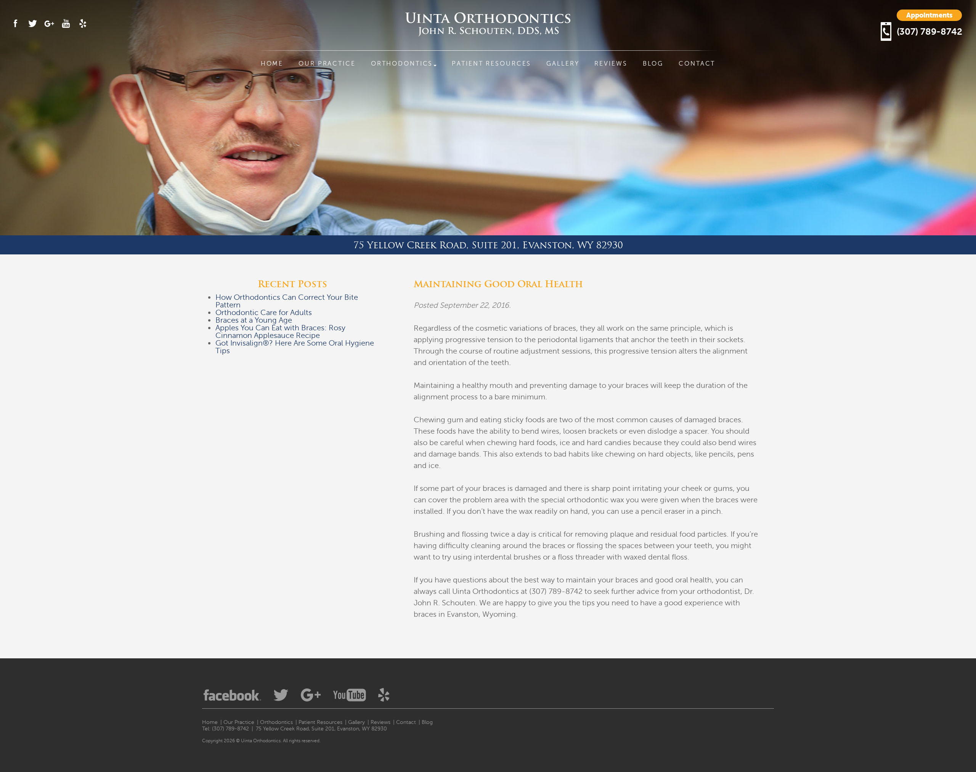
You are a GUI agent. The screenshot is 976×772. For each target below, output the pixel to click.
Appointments (929, 15)
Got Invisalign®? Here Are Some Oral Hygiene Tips (294, 347)
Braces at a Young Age (253, 320)
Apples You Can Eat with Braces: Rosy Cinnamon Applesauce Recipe (280, 331)
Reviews (610, 63)
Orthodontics (402, 63)
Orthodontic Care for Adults (263, 312)
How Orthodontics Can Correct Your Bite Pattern (286, 301)
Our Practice (327, 63)
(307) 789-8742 (929, 31)
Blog (653, 63)
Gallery (562, 63)
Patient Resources (491, 63)
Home (272, 63)
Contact (697, 63)
